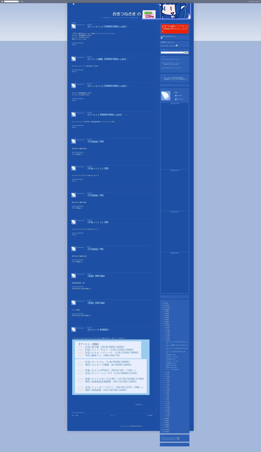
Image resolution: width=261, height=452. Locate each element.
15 (166, 387)
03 (166, 411)
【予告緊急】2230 (95, 141)
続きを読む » (139, 404)
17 (166, 382)
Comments (180, 99)
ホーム (113, 415)
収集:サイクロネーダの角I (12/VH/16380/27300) (114, 378)
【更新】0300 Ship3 (96, 302)
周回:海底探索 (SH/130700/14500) (106, 390)
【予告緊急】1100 (95, 249)
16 (166, 384)
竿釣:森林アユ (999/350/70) (102, 355)
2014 (164, 431)
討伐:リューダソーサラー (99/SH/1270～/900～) (114, 387)
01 (166, 416)
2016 (164, 309)
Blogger (140, 426)
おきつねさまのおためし (78, 412)
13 (166, 391)
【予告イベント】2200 (97, 168)
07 (165, 321)
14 (166, 389)
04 (166, 409)
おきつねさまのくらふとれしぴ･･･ (173, 68)
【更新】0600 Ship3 (96, 275)
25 (166, 336)
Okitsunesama (80, 24)
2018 (164, 305)
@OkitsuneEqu (175, 253)
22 (166, 372)
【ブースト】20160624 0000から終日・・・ (107, 114)
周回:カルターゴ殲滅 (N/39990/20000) (108, 364)
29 (166, 327)
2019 (164, 303)
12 (165, 311)
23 (166, 340)
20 (166, 376)
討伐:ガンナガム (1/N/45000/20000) (107, 361)
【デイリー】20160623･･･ (99, 329)
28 (166, 329)
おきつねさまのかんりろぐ (169, 439)
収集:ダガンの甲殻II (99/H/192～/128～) (110, 370)
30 (166, 325)
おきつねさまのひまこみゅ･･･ (172, 59)
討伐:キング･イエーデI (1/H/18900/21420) (111, 373)
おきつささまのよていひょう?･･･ (173, 63)
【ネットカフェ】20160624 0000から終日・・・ (110, 26)
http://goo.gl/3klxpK (77, 286)
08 (165, 319)
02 (166, 414)
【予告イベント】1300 (97, 222)
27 (166, 331)
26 (166, 334)
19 (166, 378)
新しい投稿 (75, 415)
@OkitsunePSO (174, 103)
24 (166, 338)
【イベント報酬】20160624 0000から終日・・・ (110, 59)
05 (166, 407)
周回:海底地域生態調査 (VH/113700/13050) (111, 381)
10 (165, 315)
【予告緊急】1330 (95, 195)
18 (166, 380)
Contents (179, 95)
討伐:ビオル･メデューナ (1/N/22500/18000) (112, 352)
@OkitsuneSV (175, 211)
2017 (164, 307)
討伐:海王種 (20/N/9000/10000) (104, 347)
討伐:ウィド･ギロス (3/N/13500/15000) (109, 349)
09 (165, 317)
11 (165, 313)
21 (166, 374)
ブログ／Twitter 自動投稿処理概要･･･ (174, 77)
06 (165, 324)
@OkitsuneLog (175, 170)
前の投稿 (150, 415)
